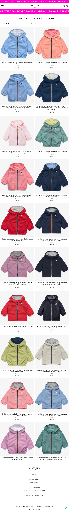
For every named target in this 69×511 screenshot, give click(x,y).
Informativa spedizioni (34, 479)
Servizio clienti (34, 477)
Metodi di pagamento (34, 487)
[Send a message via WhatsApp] (66, 508)
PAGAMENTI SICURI (34, 502)
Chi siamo (34, 474)
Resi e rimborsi (34, 485)
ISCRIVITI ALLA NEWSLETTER (34, 495)
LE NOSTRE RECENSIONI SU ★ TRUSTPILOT (34, 490)
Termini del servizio (34, 482)
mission (34, 499)
